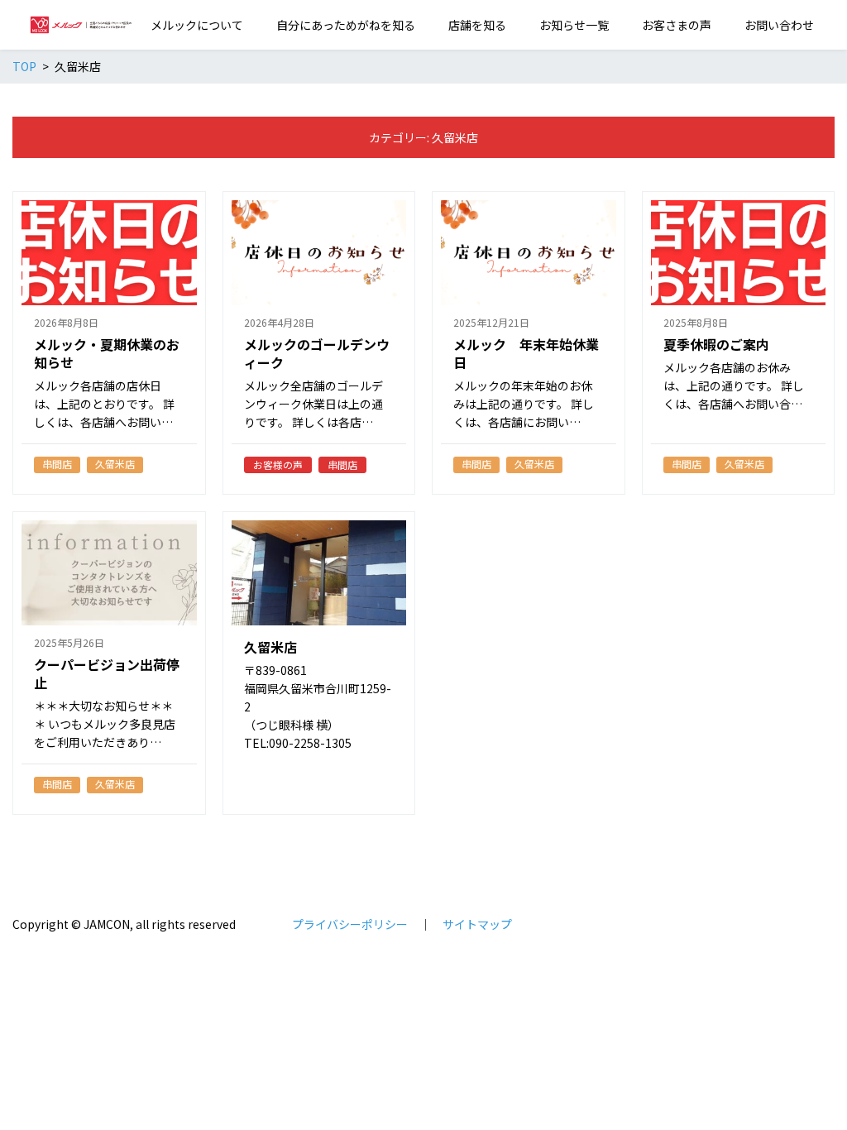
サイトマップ (477, 924)
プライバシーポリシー (350, 924)
